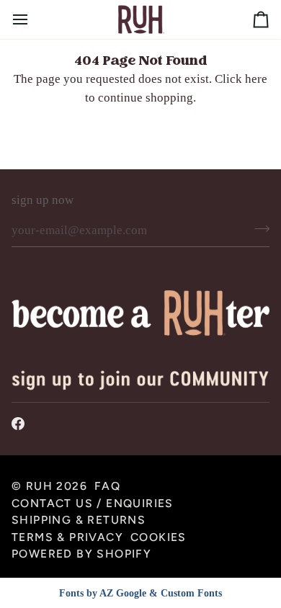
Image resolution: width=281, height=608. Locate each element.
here (256, 79)
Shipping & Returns (79, 520)
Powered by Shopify (81, 553)
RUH (39, 486)
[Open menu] (33, 19)
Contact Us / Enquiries (93, 503)
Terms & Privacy (67, 537)
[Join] (257, 229)
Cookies (158, 537)
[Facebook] (18, 423)
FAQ (107, 486)
